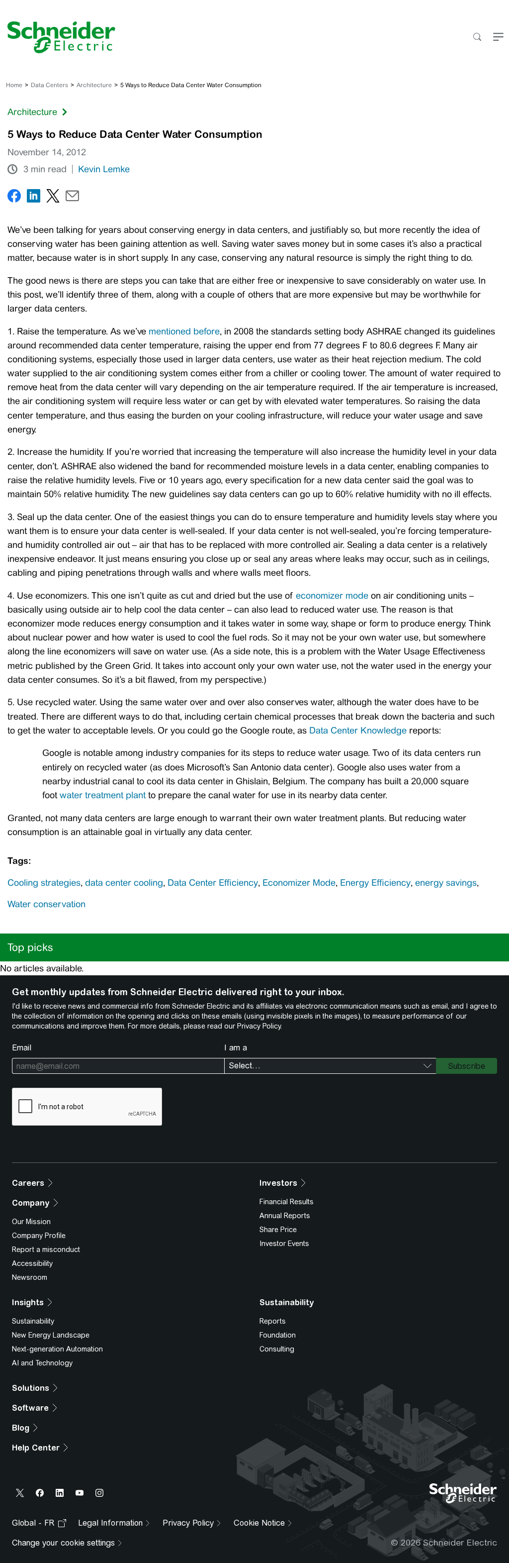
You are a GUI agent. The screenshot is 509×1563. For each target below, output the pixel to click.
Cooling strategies (44, 883)
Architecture (94, 85)
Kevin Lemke (104, 169)
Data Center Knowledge (358, 730)
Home (14, 85)
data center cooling (124, 883)
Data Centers (49, 85)
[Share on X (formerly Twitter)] (53, 198)
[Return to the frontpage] (57, 37)
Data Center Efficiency (213, 883)
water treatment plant (103, 795)
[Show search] (477, 37)
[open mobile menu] (498, 37)
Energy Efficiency (375, 883)
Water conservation (46, 904)
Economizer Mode (299, 883)
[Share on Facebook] (14, 198)
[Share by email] (72, 198)
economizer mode (332, 596)
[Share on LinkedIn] (33, 198)
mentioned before (184, 331)
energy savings (446, 883)
